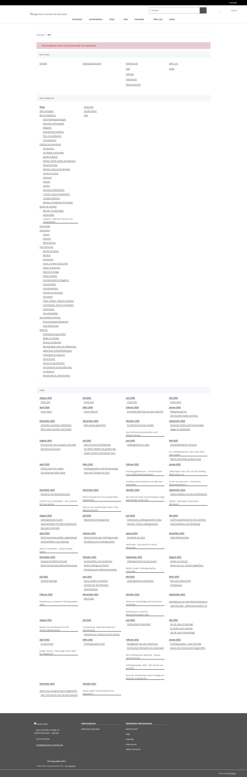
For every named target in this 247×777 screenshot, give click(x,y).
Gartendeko (48, 214)
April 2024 (44, 533)
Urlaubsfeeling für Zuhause (183, 444)
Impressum (131, 79)
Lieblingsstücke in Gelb (138, 444)
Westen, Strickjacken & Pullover (58, 202)
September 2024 (177, 489)
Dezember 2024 (47, 489)
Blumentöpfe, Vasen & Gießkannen (59, 346)
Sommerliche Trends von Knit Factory (102, 634)
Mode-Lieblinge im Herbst (96, 565)
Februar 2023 (46, 594)
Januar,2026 (175, 407)
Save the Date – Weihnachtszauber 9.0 (188, 605)
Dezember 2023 (176, 533)
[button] (214, 10)
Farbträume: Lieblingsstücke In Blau (144, 519)
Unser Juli (45, 402)
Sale (86, 115)
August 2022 (46, 620)
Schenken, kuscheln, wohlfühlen (56, 425)
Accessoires (48, 148)
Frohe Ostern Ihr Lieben (52, 468)
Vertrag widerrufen (56, 761)
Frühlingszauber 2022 (94, 643)
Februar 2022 (132, 639)
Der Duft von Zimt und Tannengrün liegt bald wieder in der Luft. (145, 498)
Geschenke (45, 226)
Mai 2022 (173, 620)
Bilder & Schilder (51, 338)
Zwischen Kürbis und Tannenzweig (187, 425)
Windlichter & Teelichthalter (56, 375)
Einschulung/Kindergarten (55, 321)
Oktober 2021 (89, 683)
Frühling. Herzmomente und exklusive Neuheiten (144, 483)
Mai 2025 (173, 440)
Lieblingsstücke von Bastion (140, 580)
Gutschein (89, 106)
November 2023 (47, 557)
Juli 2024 (87, 515)
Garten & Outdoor (48, 206)
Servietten (48, 296)
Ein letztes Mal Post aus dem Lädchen (145, 411)
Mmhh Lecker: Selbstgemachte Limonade (140, 570)
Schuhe (46, 181)
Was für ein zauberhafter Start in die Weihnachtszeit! (100, 509)
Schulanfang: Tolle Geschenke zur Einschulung (99, 628)
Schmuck (47, 177)
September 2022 (177, 594)
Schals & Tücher (50, 173)
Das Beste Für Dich (136, 537)
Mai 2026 (173, 397)
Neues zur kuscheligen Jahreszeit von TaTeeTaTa (144, 603)
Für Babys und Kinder (53, 152)
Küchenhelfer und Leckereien (98, 561)
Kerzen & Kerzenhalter (54, 363)
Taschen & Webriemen (53, 189)
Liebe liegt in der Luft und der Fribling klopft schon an (187, 473)
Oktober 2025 (132, 420)
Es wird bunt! (47, 643)
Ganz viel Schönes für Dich (96, 472)
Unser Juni (89, 402)
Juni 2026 (130, 397)
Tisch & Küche (46, 246)
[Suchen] (203, 10)
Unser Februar (91, 411)
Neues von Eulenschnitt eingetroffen (187, 647)
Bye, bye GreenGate (50, 528)
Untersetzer (48, 309)
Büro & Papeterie (48, 115)
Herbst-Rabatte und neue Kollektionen (188, 494)
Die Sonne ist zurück (50, 448)
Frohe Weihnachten (179, 537)
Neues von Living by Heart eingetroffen (58, 690)
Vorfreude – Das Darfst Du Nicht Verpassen (141, 546)
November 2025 (90, 420)
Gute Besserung (50, 325)
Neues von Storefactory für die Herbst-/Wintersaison (54, 628)
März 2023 (174, 576)
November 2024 (90, 489)
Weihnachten (49, 242)
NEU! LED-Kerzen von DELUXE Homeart (59, 695)
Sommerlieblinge (49, 580)
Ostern (46, 234)
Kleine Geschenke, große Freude (185, 459)
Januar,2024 (132, 533)
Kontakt (233, 2)
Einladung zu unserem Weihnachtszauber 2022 (137, 613)
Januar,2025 (175, 464)
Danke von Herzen (179, 561)
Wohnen (44, 329)
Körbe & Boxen (50, 276)
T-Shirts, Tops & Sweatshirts (56, 194)
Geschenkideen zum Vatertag (55, 541)
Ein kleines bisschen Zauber (140, 425)
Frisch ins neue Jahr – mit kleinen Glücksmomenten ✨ (185, 483)
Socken (46, 185)
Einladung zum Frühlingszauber (99, 541)
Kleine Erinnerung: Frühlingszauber (101, 537)
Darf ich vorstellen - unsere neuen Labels (56, 550)
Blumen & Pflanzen (52, 342)
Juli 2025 (87, 440)
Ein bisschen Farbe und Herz (184, 415)
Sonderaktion (90, 111)
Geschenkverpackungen (54, 119)
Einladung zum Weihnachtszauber (100, 569)
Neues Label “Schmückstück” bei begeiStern (98, 692)
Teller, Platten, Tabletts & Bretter (58, 300)
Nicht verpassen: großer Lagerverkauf (59, 537)
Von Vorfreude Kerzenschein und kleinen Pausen (142, 434)
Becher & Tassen (51, 251)
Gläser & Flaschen (51, 267)
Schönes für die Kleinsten (96, 585)
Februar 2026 (132, 407)
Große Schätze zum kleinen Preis (99, 453)
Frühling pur (176, 585)
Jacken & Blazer (50, 156)
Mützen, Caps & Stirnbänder (56, 169)
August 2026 (46, 397)
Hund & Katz (49, 359)
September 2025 (177, 420)
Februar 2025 (132, 464)
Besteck (46, 255)
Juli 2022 (87, 620)
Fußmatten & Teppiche (54, 354)
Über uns (158, 19)
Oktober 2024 (132, 489)
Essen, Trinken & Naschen (55, 263)
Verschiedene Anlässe (50, 317)
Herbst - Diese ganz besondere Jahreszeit (184, 503)
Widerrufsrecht (133, 84)
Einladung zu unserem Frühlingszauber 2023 (59, 603)
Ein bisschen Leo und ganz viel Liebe (58, 444)
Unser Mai (132, 402)
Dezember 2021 (47, 683)
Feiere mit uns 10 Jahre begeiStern (186, 565)
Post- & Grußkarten (52, 136)
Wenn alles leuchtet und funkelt (56, 429)
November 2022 (90, 594)
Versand (72, 766)
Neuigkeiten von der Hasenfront (142, 643)
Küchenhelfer (49, 284)
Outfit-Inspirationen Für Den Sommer (188, 519)
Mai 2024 (173, 515)
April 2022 (44, 639)
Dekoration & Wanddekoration (57, 350)
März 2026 (88, 407)
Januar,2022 (175, 639)
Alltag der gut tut (178, 411)
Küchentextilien (50, 288)
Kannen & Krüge (51, 271)
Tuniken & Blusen (51, 198)
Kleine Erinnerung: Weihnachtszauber (59, 565)
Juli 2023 (44, 576)
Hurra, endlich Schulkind (96, 580)
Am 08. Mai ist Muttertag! (182, 632)
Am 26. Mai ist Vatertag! (181, 624)
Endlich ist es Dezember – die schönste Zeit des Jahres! (58, 503)
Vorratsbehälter (50, 313)
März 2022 (88, 639)
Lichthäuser (48, 371)
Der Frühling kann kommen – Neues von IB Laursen (143, 656)
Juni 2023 (87, 576)
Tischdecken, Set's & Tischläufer (58, 305)
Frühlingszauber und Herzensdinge (101, 468)
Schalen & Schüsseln (53, 292)
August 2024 (46, 515)
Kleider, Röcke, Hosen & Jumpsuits (59, 160)
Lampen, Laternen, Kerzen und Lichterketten (57, 220)
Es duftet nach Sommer (181, 628)
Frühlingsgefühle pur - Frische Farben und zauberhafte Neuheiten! (144, 473)
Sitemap (130, 74)
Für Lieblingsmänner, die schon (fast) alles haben (187, 453)
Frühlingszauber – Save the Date (185, 643)
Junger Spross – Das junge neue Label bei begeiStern (58, 652)
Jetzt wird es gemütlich (95, 425)
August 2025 (46, 440)
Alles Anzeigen (47, 111)
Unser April (175, 402)
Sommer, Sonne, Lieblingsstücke (142, 523)
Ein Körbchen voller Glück (53, 472)
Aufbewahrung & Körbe (54, 334)
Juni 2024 (130, 515)
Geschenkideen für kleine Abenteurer (59, 523)
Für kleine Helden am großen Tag (99, 448)
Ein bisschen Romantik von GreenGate (145, 647)
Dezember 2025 (47, 420)
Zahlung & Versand (92, 63)
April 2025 (44, 464)
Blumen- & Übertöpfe (53, 210)
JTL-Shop (232, 773)
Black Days (89, 598)
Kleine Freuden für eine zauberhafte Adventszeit (100, 498)
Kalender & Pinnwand (53, 123)
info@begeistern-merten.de (49, 745)
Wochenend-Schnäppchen (96, 519)
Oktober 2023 (89, 557)
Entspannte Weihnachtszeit (54, 561)
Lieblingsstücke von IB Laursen (142, 561)
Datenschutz (132, 63)
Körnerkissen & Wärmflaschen (57, 367)
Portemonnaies (50, 165)
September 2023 (134, 557)
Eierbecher (48, 259)
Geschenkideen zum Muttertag (185, 523)
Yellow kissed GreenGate (139, 624)
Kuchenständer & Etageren (56, 280)
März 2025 (88, 464)
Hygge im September (180, 429)
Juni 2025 (130, 440)
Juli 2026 (87, 397)
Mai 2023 (130, 576)
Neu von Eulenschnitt (180, 580)
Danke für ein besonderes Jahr (55, 494)
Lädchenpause (91, 589)
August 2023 (175, 557)
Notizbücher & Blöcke (53, 131)
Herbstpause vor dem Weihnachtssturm (188, 601)
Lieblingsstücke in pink (52, 519)
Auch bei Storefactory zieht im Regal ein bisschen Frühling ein (145, 677)
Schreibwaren (49, 140)
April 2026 (44, 407)
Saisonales (45, 230)
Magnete (47, 127)
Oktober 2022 (132, 594)
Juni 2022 (130, 620)
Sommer (47, 238)
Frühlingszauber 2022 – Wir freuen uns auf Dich (144, 667)
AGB (128, 68)
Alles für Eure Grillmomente (97, 444)
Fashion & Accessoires (50, 144)
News (172, 19)
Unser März (46, 411)
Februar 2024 (89, 533)
